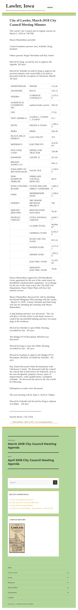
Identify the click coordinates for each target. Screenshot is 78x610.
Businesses (11, 582)
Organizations (12, 592)
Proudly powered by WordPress (25, 604)
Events (10, 577)
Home (10, 567)
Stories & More (13, 587)
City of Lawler (12, 572)
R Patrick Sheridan (17, 422)
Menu (50, 7)
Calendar (11, 597)
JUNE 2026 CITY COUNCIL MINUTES (25, 502)
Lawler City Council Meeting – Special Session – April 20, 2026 (32, 508)
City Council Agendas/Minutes (43, 422)
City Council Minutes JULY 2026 (22, 500)
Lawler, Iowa (20, 6)
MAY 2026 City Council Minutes (22, 505)
